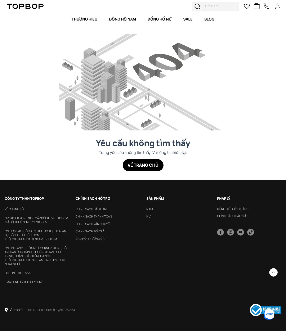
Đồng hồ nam (122, 19)
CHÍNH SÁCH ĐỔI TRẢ (90, 231)
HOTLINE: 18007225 (18, 273)
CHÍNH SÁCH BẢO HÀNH (92, 209)
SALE (188, 19)
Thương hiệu (84, 19)
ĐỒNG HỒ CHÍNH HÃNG (233, 209)
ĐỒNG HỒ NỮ (159, 19)
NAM (149, 209)
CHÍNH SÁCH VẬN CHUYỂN (94, 224)
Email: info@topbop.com (23, 282)
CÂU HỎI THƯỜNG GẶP (91, 239)
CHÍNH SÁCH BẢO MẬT (232, 216)
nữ (148, 216)
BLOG (209, 19)
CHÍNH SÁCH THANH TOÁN (94, 216)
